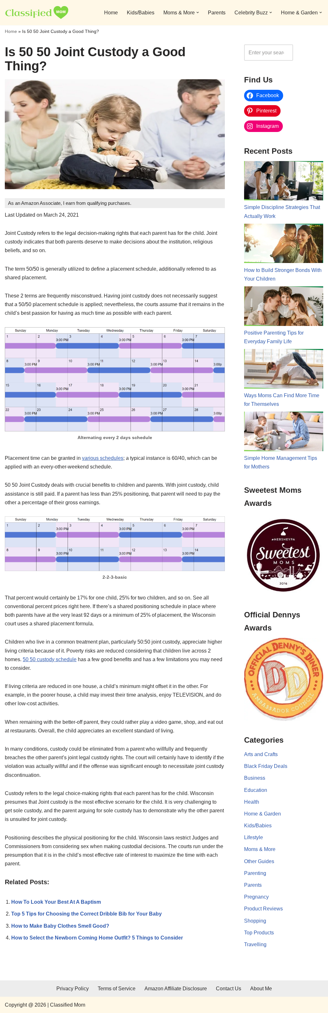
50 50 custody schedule (50, 659)
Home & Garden (262, 813)
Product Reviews (263, 908)
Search (309, 52)
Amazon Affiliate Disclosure (175, 988)
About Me (261, 988)
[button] (197, 12)
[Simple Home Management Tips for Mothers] (283, 433)
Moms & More (259, 849)
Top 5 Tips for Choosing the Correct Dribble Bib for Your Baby (86, 913)
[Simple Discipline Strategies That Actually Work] (283, 182)
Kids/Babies (140, 12)
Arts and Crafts (261, 754)
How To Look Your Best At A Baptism (56, 902)
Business (254, 778)
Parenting (255, 873)
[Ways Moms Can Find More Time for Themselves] (283, 370)
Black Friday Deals (265, 766)
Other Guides (259, 861)
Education (255, 790)
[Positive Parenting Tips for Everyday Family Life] (283, 307)
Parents (217, 12)
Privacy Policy (72, 988)
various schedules (102, 458)
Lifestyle (253, 837)
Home (111, 12)
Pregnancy (256, 897)
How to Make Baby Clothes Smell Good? (60, 926)
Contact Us (228, 988)
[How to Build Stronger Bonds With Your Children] (283, 245)
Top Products (259, 932)
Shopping (255, 921)
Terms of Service (116, 988)
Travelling (255, 944)
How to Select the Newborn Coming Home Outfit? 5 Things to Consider (97, 937)
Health (251, 802)
